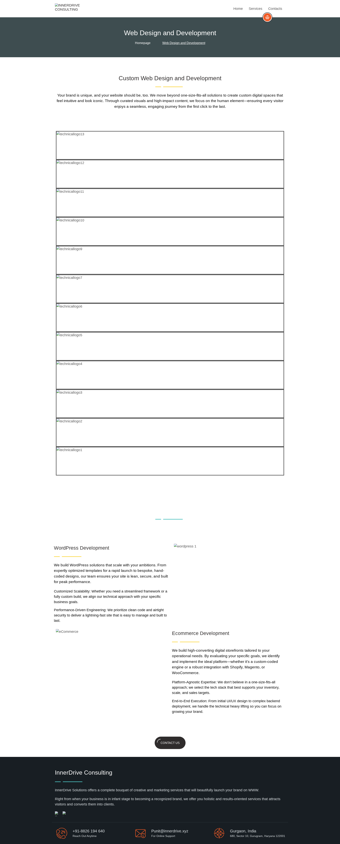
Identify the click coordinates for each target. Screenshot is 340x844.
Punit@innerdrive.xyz (169, 831)
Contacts (275, 8)
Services (255, 8)
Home (238, 8)
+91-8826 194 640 (89, 831)
